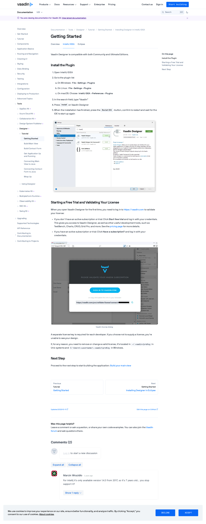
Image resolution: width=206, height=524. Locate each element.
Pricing (111, 4)
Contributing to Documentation (24, 234)
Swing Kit (23, 211)
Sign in (159, 4)
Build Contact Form (32, 149)
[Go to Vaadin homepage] (25, 4)
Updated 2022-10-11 (58, 409)
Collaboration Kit (26, 119)
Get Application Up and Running (32, 154)
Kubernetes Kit (26, 191)
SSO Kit (22, 206)
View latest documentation (74, 18)
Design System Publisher (30, 124)
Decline (165, 513)
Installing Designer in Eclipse (141, 389)
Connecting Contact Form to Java (33, 170)
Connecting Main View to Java (31, 162)
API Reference (23, 228)
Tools (19, 104)
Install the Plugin (169, 58)
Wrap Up (28, 177)
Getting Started (31, 139)
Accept (188, 513)
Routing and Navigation (27, 54)
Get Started (22, 34)
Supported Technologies (28, 223)
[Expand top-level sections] (40, 26)
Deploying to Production (28, 94)
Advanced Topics (25, 99)
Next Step (166, 69)
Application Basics (25, 49)
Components (23, 44)
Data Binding (23, 69)
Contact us (147, 4)
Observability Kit (26, 201)
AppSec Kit (24, 109)
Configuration (23, 89)
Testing (20, 79)
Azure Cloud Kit (26, 114)
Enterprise (99, 4)
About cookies (46, 514)
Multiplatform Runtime (29, 196)
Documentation (25, 12)
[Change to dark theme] (187, 12)
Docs (57, 4)
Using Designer (28, 184)
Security (21, 74)
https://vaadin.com (134, 210)
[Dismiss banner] (187, 18)
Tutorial (20, 39)
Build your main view (120, 366)
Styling (20, 64)
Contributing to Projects (28, 241)
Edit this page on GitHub (146, 409)
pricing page (116, 226)
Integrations (22, 84)
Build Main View (31, 144)
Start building (178, 4)
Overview (21, 29)
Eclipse (81, 44)
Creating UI (22, 59)
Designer (23, 129)
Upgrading (21, 218)
